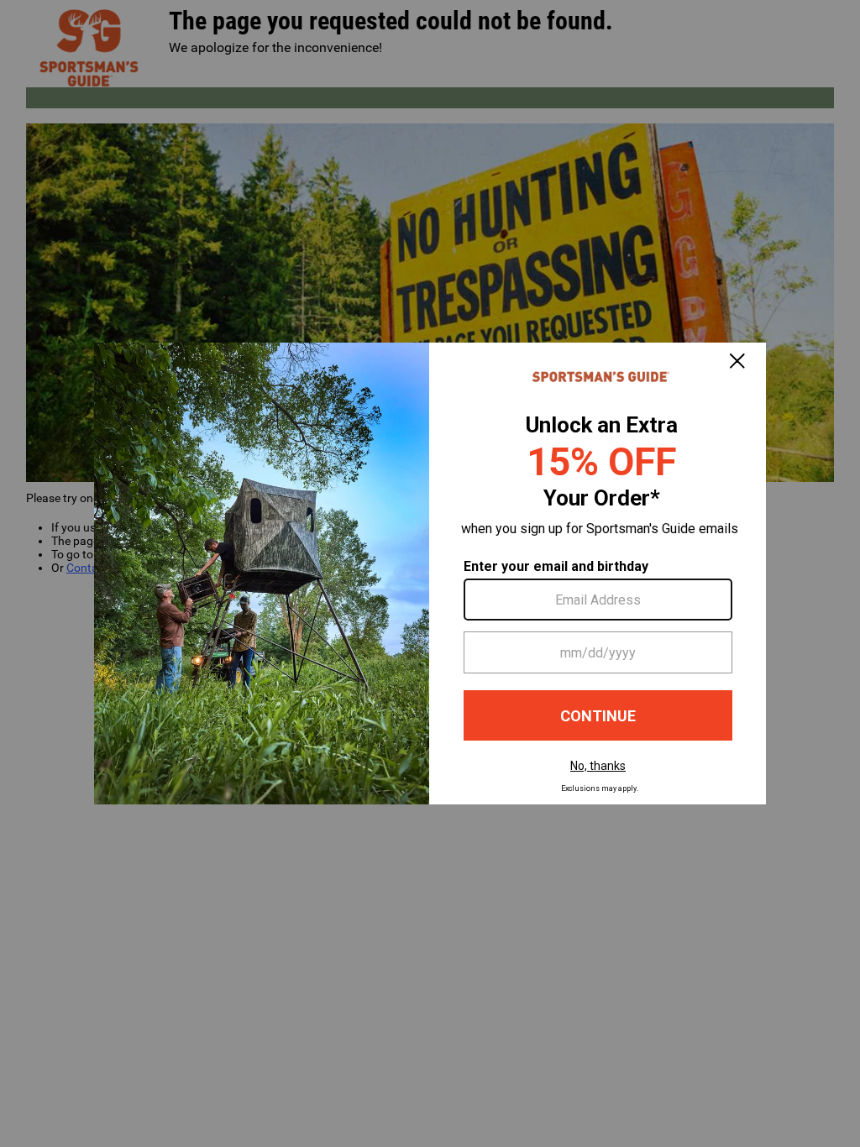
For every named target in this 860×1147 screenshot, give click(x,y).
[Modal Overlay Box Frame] (430, 573)
